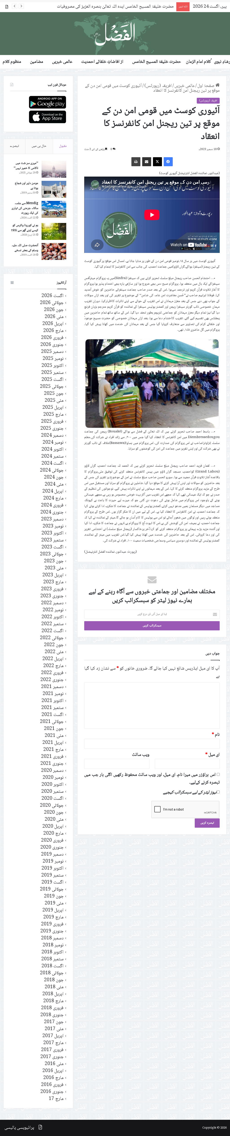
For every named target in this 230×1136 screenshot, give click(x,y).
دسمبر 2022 (52, 603)
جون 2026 (54, 310)
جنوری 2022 (52, 680)
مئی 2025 (54, 400)
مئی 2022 (54, 652)
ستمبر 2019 (52, 875)
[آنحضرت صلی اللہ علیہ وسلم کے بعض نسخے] (54, 251)
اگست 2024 (53, 463)
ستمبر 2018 (52, 959)
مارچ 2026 (53, 331)
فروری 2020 (52, 840)
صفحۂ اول (206, 86)
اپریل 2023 (53, 575)
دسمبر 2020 (52, 770)
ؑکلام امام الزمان (198, 62)
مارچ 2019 (53, 917)
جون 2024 (54, 477)
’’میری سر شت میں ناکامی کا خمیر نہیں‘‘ (26, 166)
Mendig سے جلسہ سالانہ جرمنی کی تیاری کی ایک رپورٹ (24, 208)
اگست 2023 (53, 547)
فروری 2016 (52, 1085)
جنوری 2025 (52, 428)
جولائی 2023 (52, 554)
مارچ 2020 (53, 833)
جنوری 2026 (52, 345)
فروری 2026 (52, 338)
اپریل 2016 (53, 1071)
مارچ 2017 (53, 1043)
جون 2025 (54, 393)
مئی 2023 (54, 568)
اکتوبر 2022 (53, 617)
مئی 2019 (54, 903)
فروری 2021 (52, 756)
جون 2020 (54, 812)
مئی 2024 (54, 484)
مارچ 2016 (53, 1078)
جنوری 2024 (52, 512)
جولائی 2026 (52, 303)
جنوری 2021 (52, 763)
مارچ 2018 (53, 1001)
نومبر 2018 (53, 945)
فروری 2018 (52, 1008)
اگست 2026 (53, 296)
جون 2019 (54, 896)
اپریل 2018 (53, 994)
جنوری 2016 (52, 1092)
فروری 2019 (52, 924)
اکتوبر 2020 (53, 784)
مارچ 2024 (53, 498)
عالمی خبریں (62, 62)
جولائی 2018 (52, 973)
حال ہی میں (39, 146)
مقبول (63, 146)
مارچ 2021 (53, 749)
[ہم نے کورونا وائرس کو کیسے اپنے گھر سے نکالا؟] (54, 231)
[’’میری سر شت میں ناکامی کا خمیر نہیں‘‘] (54, 169)
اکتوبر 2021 (53, 701)
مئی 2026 (54, 317)
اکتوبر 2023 (53, 533)
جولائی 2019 (52, 889)
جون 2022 (54, 645)
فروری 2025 (52, 421)
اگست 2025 (53, 379)
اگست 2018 (53, 966)
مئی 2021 (54, 736)
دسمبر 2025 (52, 352)
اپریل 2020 (53, 826)
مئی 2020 (54, 819)
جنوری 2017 (52, 1057)
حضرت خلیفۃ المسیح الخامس (156, 62)
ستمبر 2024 (52, 456)
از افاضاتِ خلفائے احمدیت (102, 62)
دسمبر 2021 (52, 687)
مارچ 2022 (53, 666)
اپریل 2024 (53, 491)
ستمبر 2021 (52, 708)
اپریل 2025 (53, 407)
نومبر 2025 (53, 359)
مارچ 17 (56, 1099)
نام (216, 735)
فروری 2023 (52, 589)
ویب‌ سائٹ (140, 755)
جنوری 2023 (52, 596)
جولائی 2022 (52, 638)
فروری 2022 (52, 673)
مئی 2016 (54, 1064)
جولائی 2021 (52, 722)
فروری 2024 (52, 505)
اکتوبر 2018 (53, 952)
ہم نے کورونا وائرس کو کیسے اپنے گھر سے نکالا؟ (24, 228)
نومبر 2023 (53, 526)
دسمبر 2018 (52, 938)
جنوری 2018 (52, 1015)
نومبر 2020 (53, 777)
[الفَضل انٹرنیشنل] (115, 33)
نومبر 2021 (53, 694)
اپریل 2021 (53, 743)
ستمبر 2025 (52, 372)
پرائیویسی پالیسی (19, 1128)
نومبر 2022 (53, 610)
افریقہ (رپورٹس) (158, 86)
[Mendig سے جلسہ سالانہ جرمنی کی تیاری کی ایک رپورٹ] (54, 209)
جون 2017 (54, 1022)
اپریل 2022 (53, 659)
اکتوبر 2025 (53, 366)
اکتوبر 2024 (53, 449)
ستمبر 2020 (52, 791)
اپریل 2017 (53, 1036)
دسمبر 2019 (52, 854)
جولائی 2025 (52, 386)
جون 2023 (54, 561)
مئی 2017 (54, 1029)
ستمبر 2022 (52, 624)
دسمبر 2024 (52, 435)
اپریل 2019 (53, 910)
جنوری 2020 (52, 847)
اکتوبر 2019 (53, 868)
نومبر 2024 (53, 442)
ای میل (212, 755)
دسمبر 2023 (52, 519)
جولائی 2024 (52, 470)
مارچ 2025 (53, 414)
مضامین (36, 62)
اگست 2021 (53, 715)
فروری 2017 (52, 1050)
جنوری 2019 (52, 931)
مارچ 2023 (53, 582)
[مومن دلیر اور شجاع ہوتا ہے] (54, 189)
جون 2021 (54, 729)
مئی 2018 (54, 987)
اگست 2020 (53, 798)
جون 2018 (54, 980)
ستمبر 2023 (52, 540)
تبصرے (14, 146)
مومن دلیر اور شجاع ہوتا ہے (26, 186)
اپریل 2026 (53, 324)
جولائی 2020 (52, 805)
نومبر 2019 (53, 861)
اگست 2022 (53, 631)
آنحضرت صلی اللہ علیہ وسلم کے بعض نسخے (25, 248)
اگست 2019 (53, 882)
